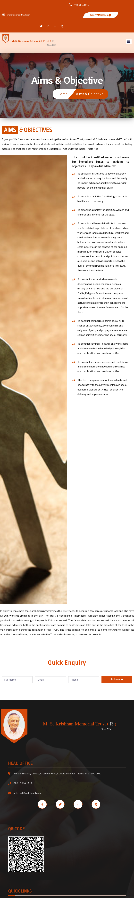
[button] (100, 15)
